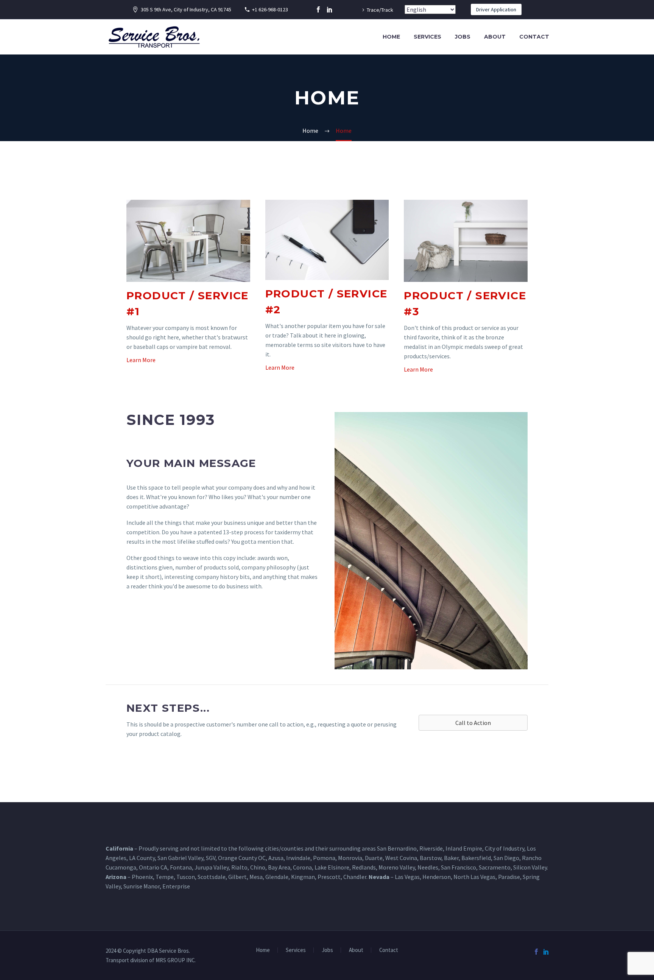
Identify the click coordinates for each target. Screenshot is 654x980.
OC (262, 858)
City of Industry (504, 848)
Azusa (275, 858)
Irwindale (298, 858)
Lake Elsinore (332, 867)
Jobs (462, 36)
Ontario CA (153, 867)
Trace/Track (380, 9)
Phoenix (142, 876)
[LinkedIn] (329, 9)
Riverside (431, 848)
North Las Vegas (474, 876)
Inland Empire (463, 848)
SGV (210, 858)
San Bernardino (397, 848)
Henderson (436, 876)
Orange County (237, 858)
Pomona (324, 858)
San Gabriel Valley (180, 858)
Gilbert (237, 876)
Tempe (165, 876)
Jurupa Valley (212, 867)
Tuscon (185, 876)
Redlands (364, 867)
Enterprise (176, 886)
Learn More (141, 360)
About (495, 36)
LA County (142, 858)
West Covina (401, 858)
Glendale (276, 876)
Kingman (303, 876)
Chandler (354, 876)
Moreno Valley (396, 867)
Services (427, 36)
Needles (427, 867)
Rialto (239, 867)
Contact (534, 36)
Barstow (430, 858)
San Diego (506, 858)
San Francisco (458, 867)
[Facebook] (318, 9)
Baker (451, 858)
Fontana (181, 867)
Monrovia (350, 858)
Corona (302, 867)
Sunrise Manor (141, 886)
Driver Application (496, 9)
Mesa (256, 876)
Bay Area (279, 867)
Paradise (509, 876)
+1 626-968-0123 (270, 9)
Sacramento (495, 867)
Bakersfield (476, 858)
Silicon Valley (530, 867)
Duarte (374, 858)
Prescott (329, 876)
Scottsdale (212, 876)
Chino (257, 867)
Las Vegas (407, 876)
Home (391, 36)
